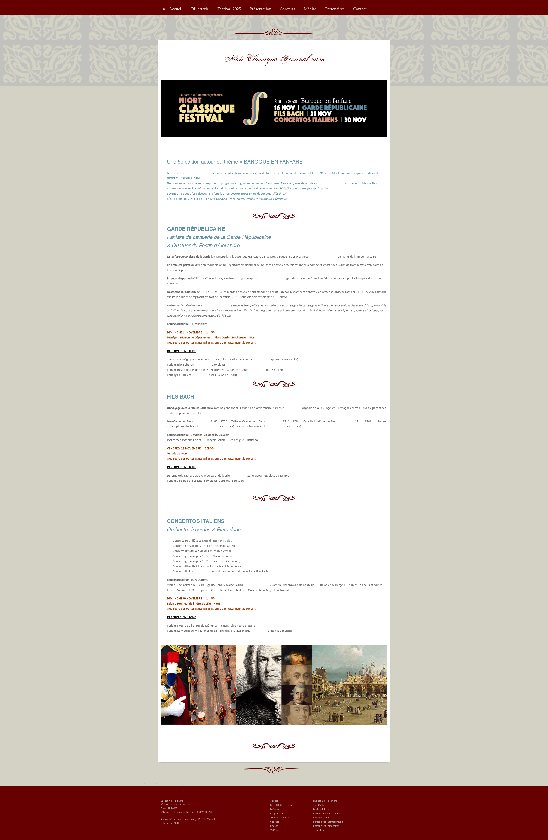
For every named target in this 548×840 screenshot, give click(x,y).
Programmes (277, 813)
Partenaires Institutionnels (328, 822)
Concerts (287, 8)
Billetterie (200, 8)
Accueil (176, 8)
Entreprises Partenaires (326, 826)
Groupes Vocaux (322, 817)
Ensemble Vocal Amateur (327, 813)
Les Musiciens (321, 809)
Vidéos (274, 830)
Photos (274, 826)
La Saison (275, 809)
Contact (360, 8)
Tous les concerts (279, 817)
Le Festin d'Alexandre (325, 801)
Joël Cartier (319, 805)
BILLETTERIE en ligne (281, 805)
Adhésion (318, 830)
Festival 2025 (229, 8)
